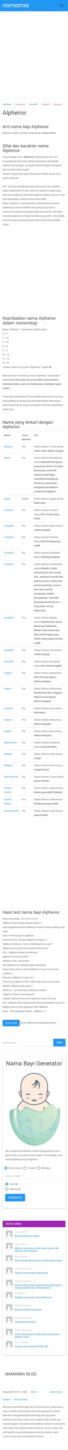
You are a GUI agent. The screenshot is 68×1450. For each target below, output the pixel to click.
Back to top (56, 1392)
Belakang (45, 1168)
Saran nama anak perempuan (31, 1272)
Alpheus (8, 446)
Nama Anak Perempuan (28, 1309)
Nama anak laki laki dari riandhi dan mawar (38, 1260)
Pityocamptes (11, 776)
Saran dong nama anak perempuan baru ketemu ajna (37, 1335)
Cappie (7, 688)
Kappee (8, 719)
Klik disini (11, 1023)
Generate (15, 1197)
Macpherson (10, 742)
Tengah (31, 1168)
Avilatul (45, 104)
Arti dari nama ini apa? (27, 1236)
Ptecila (7, 792)
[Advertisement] (34, 51)
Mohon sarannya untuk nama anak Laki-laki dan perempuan (37, 1249)
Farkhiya (7, 104)
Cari (59, 1042)
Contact (7, 1399)
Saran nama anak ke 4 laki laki (31, 1346)
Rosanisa (20, 104)
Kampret (8, 708)
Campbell (9, 510)
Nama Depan (15, 1168)
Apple (7, 457)
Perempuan (15, 1189)
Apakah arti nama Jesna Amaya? (33, 1297)
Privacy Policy (21, 1399)
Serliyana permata (25, 1322)
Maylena (57, 104)
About (34, 1392)
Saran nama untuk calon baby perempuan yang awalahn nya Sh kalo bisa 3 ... (38, 1286)
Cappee (8, 673)
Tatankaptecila (11, 810)
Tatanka (8, 788)
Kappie (7, 731)
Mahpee (8, 754)
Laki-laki (13, 1184)
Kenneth (33, 104)
